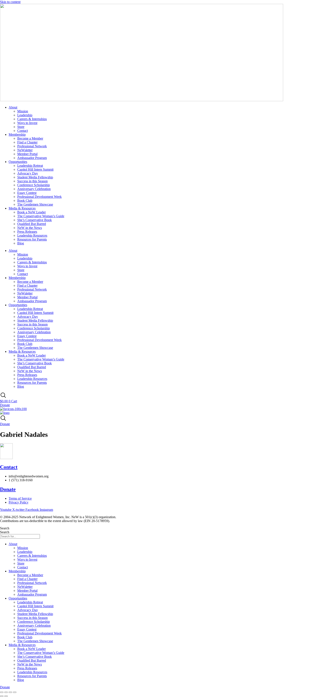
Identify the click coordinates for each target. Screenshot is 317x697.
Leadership (24, 115)
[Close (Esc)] (14, 692)
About (13, 107)
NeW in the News (29, 228)
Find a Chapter (27, 142)
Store (20, 127)
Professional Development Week (39, 196)
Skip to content (10, 2)
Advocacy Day (27, 173)
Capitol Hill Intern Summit (35, 169)
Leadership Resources (32, 235)
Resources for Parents (32, 239)
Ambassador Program (32, 158)
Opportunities (18, 162)
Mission (22, 111)
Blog (20, 243)
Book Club (24, 200)
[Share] (10, 692)
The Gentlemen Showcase (35, 204)
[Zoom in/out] (1, 692)
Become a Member (30, 138)
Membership (17, 134)
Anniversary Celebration (34, 189)
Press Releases (27, 231)
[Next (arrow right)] (6, 696)
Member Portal (27, 154)
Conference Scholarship (33, 185)
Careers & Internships (32, 119)
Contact (22, 130)
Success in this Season (32, 181)
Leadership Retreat (30, 165)
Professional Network (32, 146)
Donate (8, 489)
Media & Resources (22, 208)
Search (4, 528)
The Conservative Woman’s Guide (40, 216)
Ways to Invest (27, 123)
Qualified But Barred (31, 224)
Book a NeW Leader (31, 212)
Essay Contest (26, 193)
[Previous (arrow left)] (1, 696)
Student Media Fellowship (35, 177)
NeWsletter (25, 150)
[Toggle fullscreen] (6, 692)
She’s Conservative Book (34, 220)
